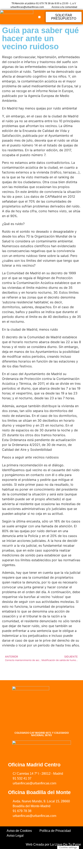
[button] (39, 17)
